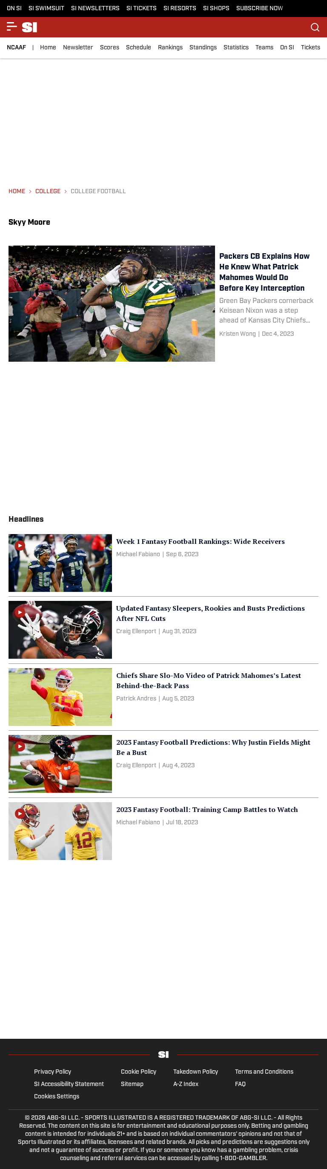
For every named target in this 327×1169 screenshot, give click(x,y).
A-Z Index (185, 1084)
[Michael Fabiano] (138, 555)
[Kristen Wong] (237, 334)
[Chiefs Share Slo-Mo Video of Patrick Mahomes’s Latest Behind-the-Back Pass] (163, 697)
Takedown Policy (195, 1072)
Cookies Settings (56, 1097)
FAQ (240, 1084)
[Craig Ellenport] (136, 632)
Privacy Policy (52, 1072)
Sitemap (132, 1084)
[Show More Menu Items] (12, 26)
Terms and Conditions (264, 1072)
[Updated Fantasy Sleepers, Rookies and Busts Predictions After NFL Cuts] (163, 630)
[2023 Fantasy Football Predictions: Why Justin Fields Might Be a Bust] (163, 764)
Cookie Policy (138, 1072)
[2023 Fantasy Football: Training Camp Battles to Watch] (163, 831)
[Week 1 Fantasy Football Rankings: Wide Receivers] (163, 563)
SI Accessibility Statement (69, 1084)
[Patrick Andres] (136, 699)
